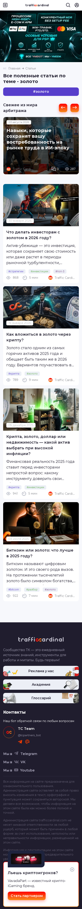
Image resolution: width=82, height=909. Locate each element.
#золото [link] (32, 373)
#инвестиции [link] (39, 271)
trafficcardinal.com (53, 820)
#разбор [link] (31, 589)
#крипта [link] (13, 373)
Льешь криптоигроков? (33, 873)
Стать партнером (27, 896)
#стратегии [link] (15, 271)
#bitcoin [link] (13, 589)
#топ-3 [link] (60, 271)
